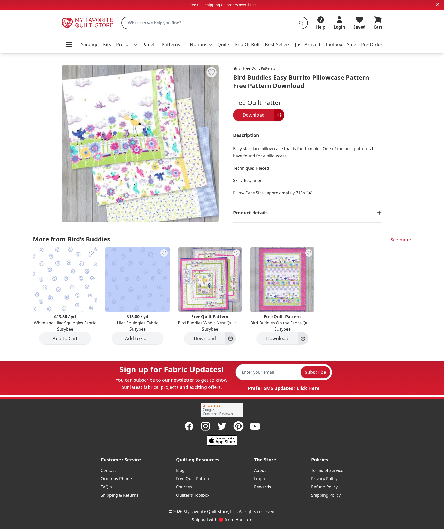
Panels (149, 44)
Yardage (89, 44)
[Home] (235, 68)
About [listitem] (260, 470)
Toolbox (334, 44)
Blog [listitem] (180, 470)
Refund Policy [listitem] (324, 487)
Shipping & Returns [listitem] (119, 495)
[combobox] (214, 23)
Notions (198, 44)
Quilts (223, 44)
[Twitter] (222, 426)
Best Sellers (277, 44)
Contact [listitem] (108, 470)
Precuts (124, 44)
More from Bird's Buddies (71, 239)
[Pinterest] (238, 426)
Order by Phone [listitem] (116, 478)
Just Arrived (307, 44)
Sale (351, 44)
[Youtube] (255, 426)
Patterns (171, 44)
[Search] (301, 23)
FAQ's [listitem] (106, 487)
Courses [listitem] (184, 487)
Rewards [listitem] (262, 487)
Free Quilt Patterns (259, 68)
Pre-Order (371, 44)
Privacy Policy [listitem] (324, 478)
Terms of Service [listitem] (327, 470)
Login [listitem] (259, 478)
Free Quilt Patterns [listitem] (194, 478)
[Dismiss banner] (437, 4)
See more (401, 239)
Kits (107, 44)
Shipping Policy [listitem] (326, 495)
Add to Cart (65, 338)
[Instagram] (205, 426)
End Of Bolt (247, 44)
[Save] (211, 72)
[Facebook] (189, 426)
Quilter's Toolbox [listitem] (192, 495)
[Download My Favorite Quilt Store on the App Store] (222, 440)
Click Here (308, 388)
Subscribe (315, 372)
